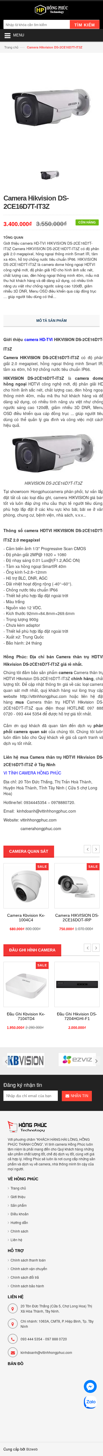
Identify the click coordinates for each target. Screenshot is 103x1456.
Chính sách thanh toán (28, 1260)
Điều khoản (20, 1213)
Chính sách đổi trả (25, 1277)
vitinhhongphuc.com (38, 820)
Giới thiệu (18, 1196)
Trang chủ (11, 47)
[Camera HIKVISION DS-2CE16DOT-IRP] (77, 886)
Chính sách (19, 1231)
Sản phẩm (19, 1205)
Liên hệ (16, 1239)
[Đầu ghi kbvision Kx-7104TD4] (26, 984)
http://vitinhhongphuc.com (43, 696)
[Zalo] (90, 1403)
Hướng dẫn (19, 1222)
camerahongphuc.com (41, 828)
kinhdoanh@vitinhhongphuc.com (46, 1352)
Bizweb (32, 1449)
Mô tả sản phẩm (51, 321)
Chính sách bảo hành (27, 1285)
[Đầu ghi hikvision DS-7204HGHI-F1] (77, 984)
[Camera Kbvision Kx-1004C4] (26, 886)
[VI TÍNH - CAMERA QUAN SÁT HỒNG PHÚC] (51, 11)
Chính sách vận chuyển (29, 1268)
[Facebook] (90, 1387)
